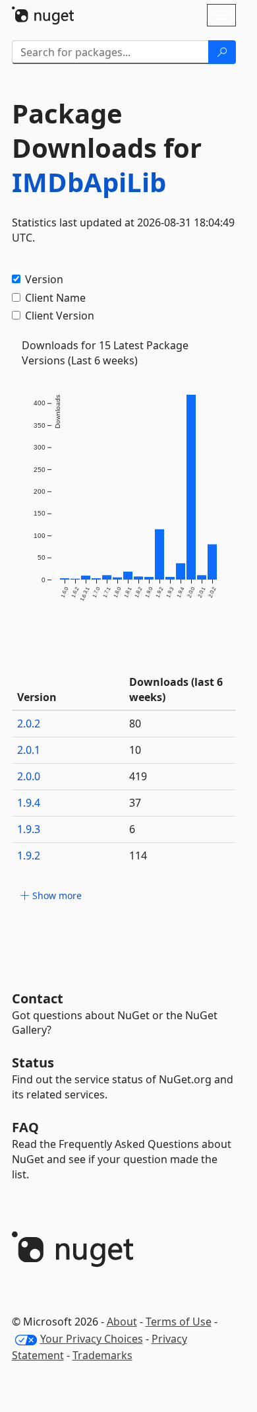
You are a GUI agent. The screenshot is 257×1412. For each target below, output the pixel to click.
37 (135, 802)
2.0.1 (28, 750)
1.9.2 (28, 855)
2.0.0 (28, 776)
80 (135, 723)
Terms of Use (179, 1321)
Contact (37, 998)
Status (33, 1062)
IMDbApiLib (89, 182)
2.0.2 (28, 723)
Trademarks (102, 1355)
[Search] (222, 52)
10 (135, 750)
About (122, 1321)
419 (138, 776)
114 (138, 855)
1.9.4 (28, 802)
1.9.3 (28, 829)
